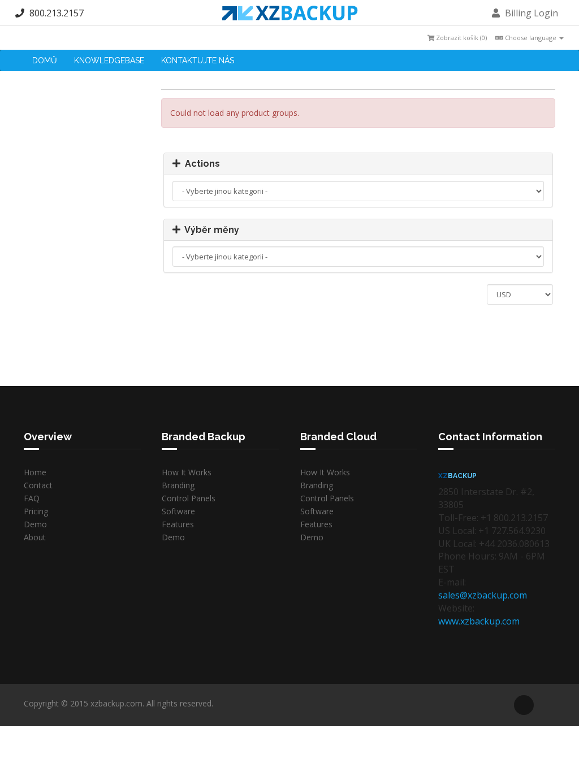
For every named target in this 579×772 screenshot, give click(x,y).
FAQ (32, 498)
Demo (35, 524)
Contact (38, 485)
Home (35, 472)
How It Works (186, 472)
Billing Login (530, 13)
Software (178, 511)
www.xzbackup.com (479, 621)
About (35, 537)
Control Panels (188, 498)
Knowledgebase (109, 60)
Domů (44, 60)
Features (178, 524)
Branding (178, 485)
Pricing (36, 511)
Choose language (530, 37)
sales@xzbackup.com (482, 595)
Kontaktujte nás (197, 60)
